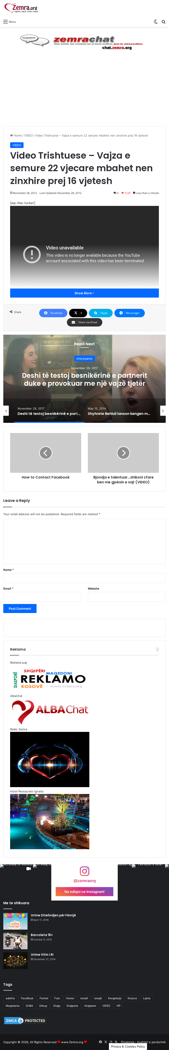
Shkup (43, 1005)
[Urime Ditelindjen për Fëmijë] (15, 921)
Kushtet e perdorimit (151, 1042)
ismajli (98, 998)
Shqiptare (90, 1005)
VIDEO (28, 135)
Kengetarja (114, 998)
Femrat (44, 998)
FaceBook (27, 998)
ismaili (84, 998)
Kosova (132, 998)
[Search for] (163, 21)
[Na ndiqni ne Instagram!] (84, 873)
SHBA (29, 1005)
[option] (84, 378)
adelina (10, 998)
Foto (57, 998)
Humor (70, 998)
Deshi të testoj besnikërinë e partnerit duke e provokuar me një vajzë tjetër (84, 379)
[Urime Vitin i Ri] (15, 960)
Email (8, 588)
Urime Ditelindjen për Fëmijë (53, 915)
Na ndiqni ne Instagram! (84, 891)
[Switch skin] (156, 21)
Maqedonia (13, 1005)
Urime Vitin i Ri (42, 954)
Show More (83, 293)
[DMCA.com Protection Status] (25, 1024)
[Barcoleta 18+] (15, 941)
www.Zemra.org (72, 1042)
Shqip (56, 1005)
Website (93, 588)
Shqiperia (72, 1005)
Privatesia (127, 1042)
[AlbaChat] (84, 41)
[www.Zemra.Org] (23, 8)
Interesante (84, 358)
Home (17, 135)
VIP (118, 1005)
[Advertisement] (84, 93)
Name (8, 570)
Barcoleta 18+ (42, 935)
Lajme (147, 998)
